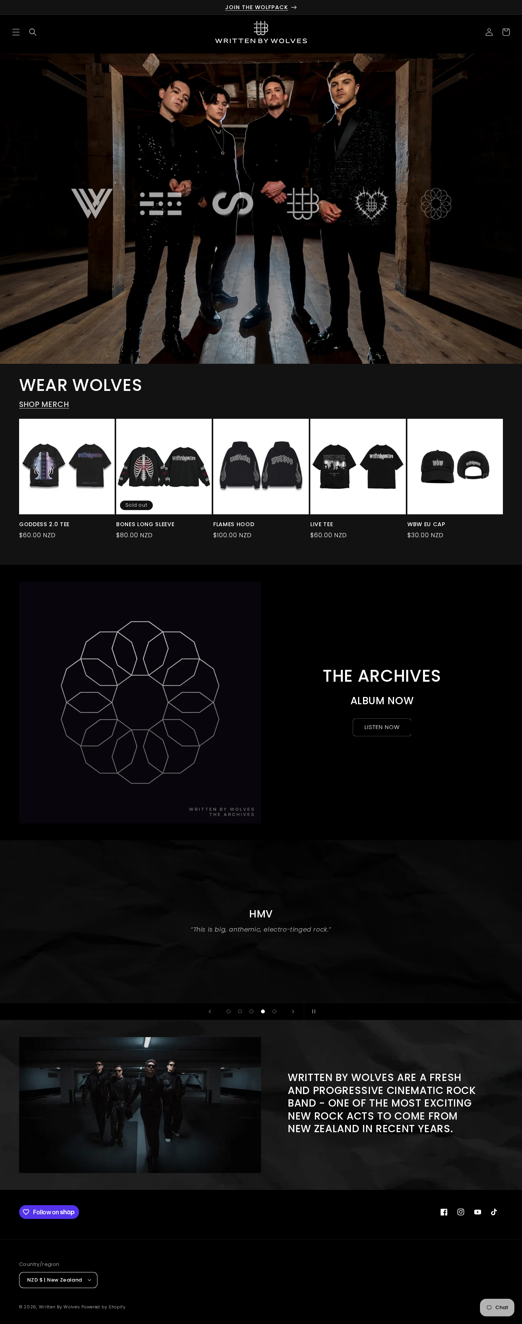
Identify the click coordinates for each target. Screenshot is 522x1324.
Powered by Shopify (103, 1306)
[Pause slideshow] (312, 1011)
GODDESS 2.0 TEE (44, 524)
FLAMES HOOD (233, 524)
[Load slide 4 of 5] (263, 1011)
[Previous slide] (209, 1011)
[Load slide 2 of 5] (240, 1011)
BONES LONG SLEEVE (145, 524)
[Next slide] (293, 1011)
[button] (16, 32)
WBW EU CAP (426, 524)
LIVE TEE (321, 524)
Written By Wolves (59, 1306)
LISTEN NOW (382, 727)
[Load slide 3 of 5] (251, 1011)
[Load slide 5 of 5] (274, 1011)
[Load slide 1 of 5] (228, 1011)
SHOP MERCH (44, 404)
